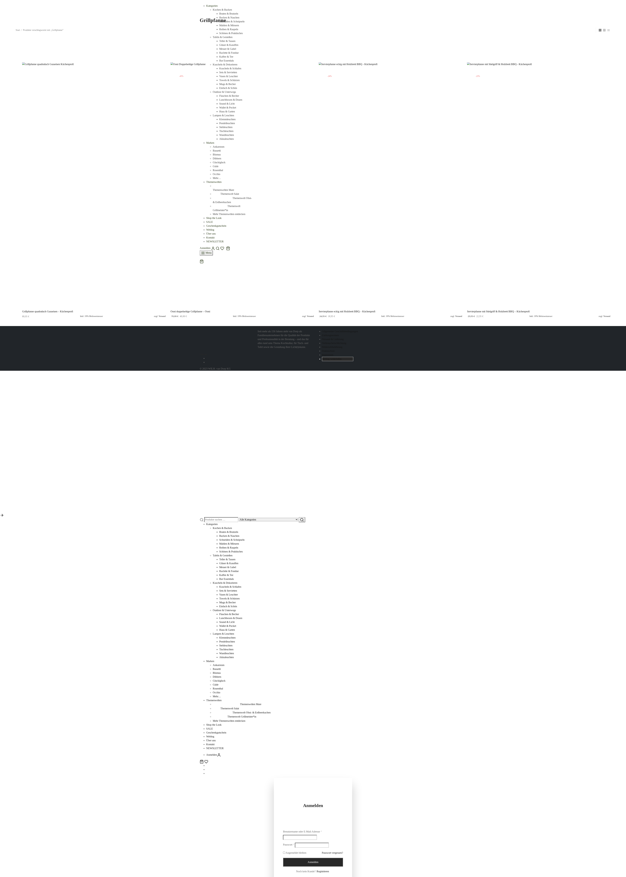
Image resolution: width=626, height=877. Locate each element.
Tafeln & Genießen (222, 555)
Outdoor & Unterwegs (224, 610)
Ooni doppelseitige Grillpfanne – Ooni (190, 311)
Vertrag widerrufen (332, 359)
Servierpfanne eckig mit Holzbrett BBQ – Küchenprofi (347, 311)
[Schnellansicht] (101, 299)
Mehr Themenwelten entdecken (229, 720)
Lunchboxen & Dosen (230, 618)
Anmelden (313, 862)
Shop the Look (214, 724)
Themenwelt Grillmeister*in (241, 716)
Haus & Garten (227, 629)
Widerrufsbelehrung (332, 347)
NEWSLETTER (215, 748)
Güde (215, 684)
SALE (209, 728)
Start (18, 30)
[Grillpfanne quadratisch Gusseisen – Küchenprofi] (94, 184)
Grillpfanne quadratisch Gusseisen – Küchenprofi (47, 311)
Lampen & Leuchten (223, 633)
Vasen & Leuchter (228, 594)
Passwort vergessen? (332, 852)
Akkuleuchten (226, 657)
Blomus (217, 672)
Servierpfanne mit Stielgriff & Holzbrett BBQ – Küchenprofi (498, 311)
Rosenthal (218, 688)
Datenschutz (328, 351)
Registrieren (323, 871)
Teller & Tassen (227, 559)
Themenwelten (214, 700)
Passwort (288, 844)
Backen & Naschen (229, 535)
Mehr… (217, 696)
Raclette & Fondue (229, 571)
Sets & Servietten (228, 590)
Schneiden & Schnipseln (232, 539)
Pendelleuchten (227, 641)
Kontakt (210, 744)
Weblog (210, 736)
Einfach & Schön (228, 606)
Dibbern (217, 676)
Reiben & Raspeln (228, 547)
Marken (210, 661)
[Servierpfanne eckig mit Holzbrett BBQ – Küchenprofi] (390, 184)
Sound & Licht (227, 622)
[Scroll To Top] (2, 515)
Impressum (327, 354)
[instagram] (207, 362)
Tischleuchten (226, 649)
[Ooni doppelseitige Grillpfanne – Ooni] (242, 184)
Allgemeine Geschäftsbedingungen (340, 331)
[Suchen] (302, 519)
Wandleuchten (226, 653)
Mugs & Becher (227, 602)
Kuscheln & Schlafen (230, 586)
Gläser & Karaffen (228, 563)
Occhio (216, 692)
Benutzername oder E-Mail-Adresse (302, 831)
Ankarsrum (218, 665)
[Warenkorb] (202, 761)
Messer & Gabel (227, 567)
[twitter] (207, 769)
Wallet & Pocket (227, 626)
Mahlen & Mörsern (229, 543)
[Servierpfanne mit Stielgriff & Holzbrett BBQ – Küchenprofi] (539, 184)
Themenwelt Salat (229, 708)
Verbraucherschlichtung (334, 343)
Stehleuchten (225, 645)
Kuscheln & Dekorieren (225, 582)
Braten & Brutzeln (228, 13)
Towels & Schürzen (229, 598)
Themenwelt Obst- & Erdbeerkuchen (251, 712)
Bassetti (217, 669)
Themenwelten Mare (250, 704)
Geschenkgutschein (216, 732)
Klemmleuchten (227, 637)
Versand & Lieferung (333, 339)
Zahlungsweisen (330, 335)
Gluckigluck (219, 680)
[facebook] (207, 358)
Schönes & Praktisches (231, 551)
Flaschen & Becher (229, 614)
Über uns (211, 740)
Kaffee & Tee (226, 575)
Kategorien (212, 5)
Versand (162, 316)
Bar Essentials (226, 579)
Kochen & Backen (222, 9)
